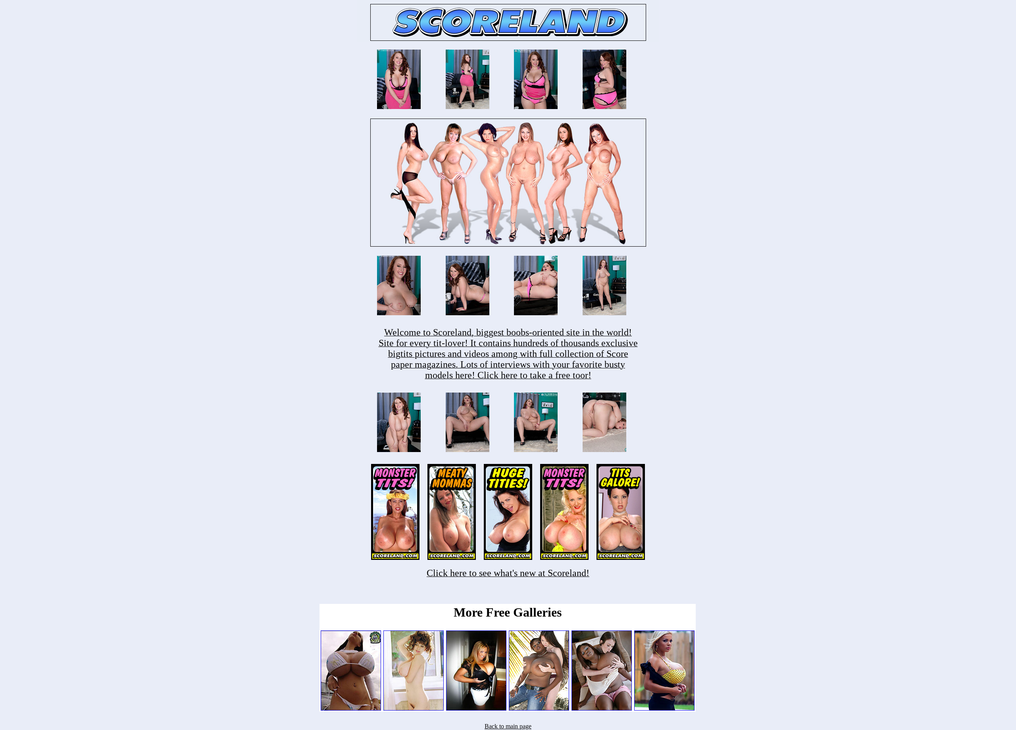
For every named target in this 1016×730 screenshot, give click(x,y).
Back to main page (508, 726)
